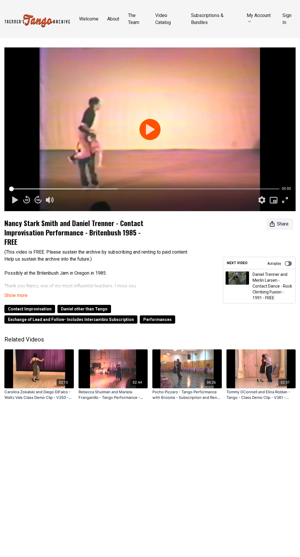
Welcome (88, 19)
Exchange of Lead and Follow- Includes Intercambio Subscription (71, 319)
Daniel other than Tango (84, 309)
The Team (133, 19)
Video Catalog (163, 19)
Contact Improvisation (30, 309)
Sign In (287, 19)
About (113, 19)
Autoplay (274, 264)
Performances (157, 319)
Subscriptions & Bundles (207, 19)
